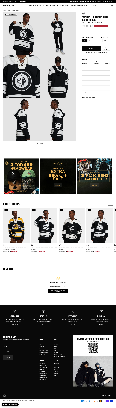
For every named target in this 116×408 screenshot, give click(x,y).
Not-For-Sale (42, 354)
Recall (55, 346)
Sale (85, 5)
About (41, 360)
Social (56, 360)
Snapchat (56, 369)
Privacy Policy (43, 373)
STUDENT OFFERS (84, 1)
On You (55, 350)
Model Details (86, 88)
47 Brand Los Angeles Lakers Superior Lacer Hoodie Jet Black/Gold (14, 248)
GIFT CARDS (93, 1)
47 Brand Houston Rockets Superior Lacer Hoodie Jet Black (71, 248)
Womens (39, 5)
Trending (73, 5)
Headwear (53, 5)
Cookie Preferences (59, 356)
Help (55, 339)
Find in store (86, 73)
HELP (106, 1)
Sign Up (8, 357)
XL (100, 40)
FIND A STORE (100, 1)
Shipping (56, 344)
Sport (41, 348)
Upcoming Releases (44, 352)
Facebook (56, 363)
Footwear (60, 5)
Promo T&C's (42, 379)
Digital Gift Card (43, 350)
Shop (41, 339)
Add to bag (92, 48)
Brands (67, 5)
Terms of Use (42, 375)
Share (84, 93)
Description (86, 68)
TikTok (55, 375)
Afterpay (56, 352)
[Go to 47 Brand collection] (86, 13)
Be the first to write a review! (58, 290)
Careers (41, 369)
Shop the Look (43, 367)
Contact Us (42, 371)
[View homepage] (9, 5)
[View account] (109, 6)
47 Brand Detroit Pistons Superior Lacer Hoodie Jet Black (98, 248)
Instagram (56, 367)
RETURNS (84, 83)
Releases (80, 5)
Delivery (96, 78)
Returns (56, 342)
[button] (112, 6)
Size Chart (105, 37)
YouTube (56, 371)
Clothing (46, 5)
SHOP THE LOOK (74, 1)
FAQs (55, 348)
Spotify (56, 373)
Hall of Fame (42, 365)
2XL (105, 40)
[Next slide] (112, 225)
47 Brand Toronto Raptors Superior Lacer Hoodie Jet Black (44, 248)
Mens (34, 5)
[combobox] (98, 5)
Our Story (42, 363)
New (30, 5)
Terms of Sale (43, 377)
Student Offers (58, 354)
